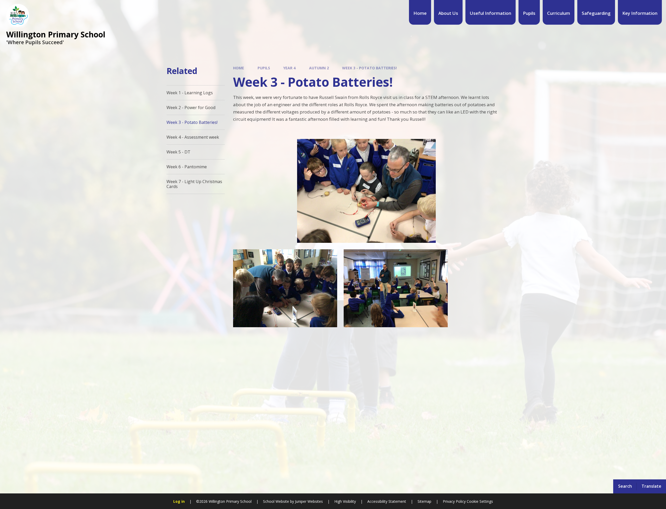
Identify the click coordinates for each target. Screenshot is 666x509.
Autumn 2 (319, 67)
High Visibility (345, 501)
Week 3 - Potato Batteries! (369, 67)
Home (238, 67)
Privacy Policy (454, 501)
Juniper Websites (308, 501)
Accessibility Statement (386, 501)
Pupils (264, 67)
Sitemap (424, 501)
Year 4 (289, 67)
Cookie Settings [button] (480, 501)
